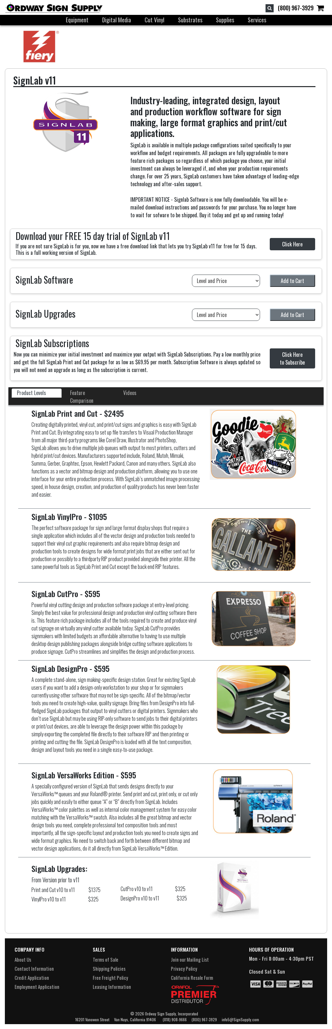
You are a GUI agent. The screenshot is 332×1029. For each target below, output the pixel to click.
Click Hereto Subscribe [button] (292, 358)
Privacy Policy (184, 968)
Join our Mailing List (190, 959)
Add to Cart (292, 281)
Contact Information (34, 968)
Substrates (190, 20)
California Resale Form (192, 977)
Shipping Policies (109, 968)
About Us (23, 959)
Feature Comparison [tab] (81, 396)
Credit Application (32, 977)
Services (257, 20)
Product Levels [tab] (31, 393)
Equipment (77, 20)
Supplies (225, 20)
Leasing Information (112, 986)
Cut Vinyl (154, 20)
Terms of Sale (105, 959)
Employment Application (37, 986)
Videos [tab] (129, 393)
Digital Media (116, 20)
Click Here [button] (292, 244)
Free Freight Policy (110, 977)
